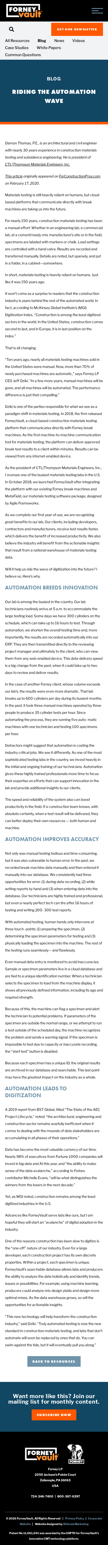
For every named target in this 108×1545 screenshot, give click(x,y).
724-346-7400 (42, 1496)
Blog (42, 40)
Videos (78, 40)
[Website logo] (24, 11)
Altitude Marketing (76, 1524)
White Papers (49, 48)
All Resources (17, 40)
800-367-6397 (68, 1496)
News (59, 40)
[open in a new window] (42, 1453)
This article (14, 176)
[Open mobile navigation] (97, 10)
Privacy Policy (74, 1518)
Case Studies (17, 48)
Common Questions (23, 55)
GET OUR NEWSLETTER (77, 29)
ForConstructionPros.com (79, 176)
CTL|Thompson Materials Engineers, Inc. (37, 164)
